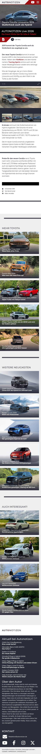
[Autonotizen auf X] (32, 744)
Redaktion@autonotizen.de (18, 737)
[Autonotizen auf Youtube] (5, 744)
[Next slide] (37, 101)
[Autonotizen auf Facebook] (14, 744)
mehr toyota (11, 228)
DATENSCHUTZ (21, 751)
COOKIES (4, 751)
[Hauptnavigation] (38, 2)
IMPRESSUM (12, 751)
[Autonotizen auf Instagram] (23, 744)
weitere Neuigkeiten (16, 367)
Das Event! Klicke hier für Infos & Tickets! (19, 34)
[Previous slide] (4, 101)
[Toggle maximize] (38, 83)
